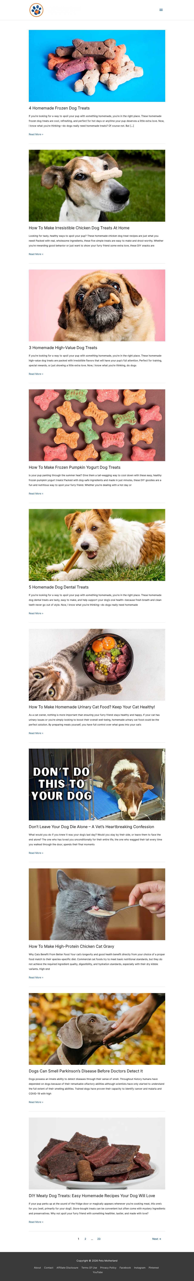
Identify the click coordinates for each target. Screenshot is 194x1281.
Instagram (140, 1267)
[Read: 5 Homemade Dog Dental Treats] (97, 544)
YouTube (98, 1272)
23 (98, 1238)
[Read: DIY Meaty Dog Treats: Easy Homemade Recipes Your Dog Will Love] (97, 1153)
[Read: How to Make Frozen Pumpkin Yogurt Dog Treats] (97, 424)
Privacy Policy (108, 1267)
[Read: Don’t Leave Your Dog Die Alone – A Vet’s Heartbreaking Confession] (97, 784)
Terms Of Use (89, 1267)
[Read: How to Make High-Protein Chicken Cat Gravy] (97, 903)
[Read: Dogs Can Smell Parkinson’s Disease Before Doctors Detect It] (97, 1028)
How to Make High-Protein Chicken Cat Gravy (71, 946)
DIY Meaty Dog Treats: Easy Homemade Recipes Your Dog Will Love (92, 1195)
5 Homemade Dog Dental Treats (59, 587)
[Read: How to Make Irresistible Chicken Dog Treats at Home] (97, 185)
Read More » (36, 135)
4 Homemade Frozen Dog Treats (59, 108)
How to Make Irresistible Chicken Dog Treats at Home (79, 227)
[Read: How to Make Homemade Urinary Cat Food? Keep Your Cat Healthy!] (97, 664)
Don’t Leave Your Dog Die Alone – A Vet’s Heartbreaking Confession (91, 826)
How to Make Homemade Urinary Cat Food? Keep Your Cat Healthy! (92, 707)
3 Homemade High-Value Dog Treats (63, 347)
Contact (48, 1267)
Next (156, 1238)
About (37, 1267)
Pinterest (154, 1267)
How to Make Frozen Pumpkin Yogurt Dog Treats (74, 467)
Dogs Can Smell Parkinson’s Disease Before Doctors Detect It (86, 1071)
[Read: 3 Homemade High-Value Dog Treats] (97, 305)
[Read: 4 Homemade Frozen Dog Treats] (97, 65)
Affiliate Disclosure (67, 1267)
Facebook (125, 1267)
